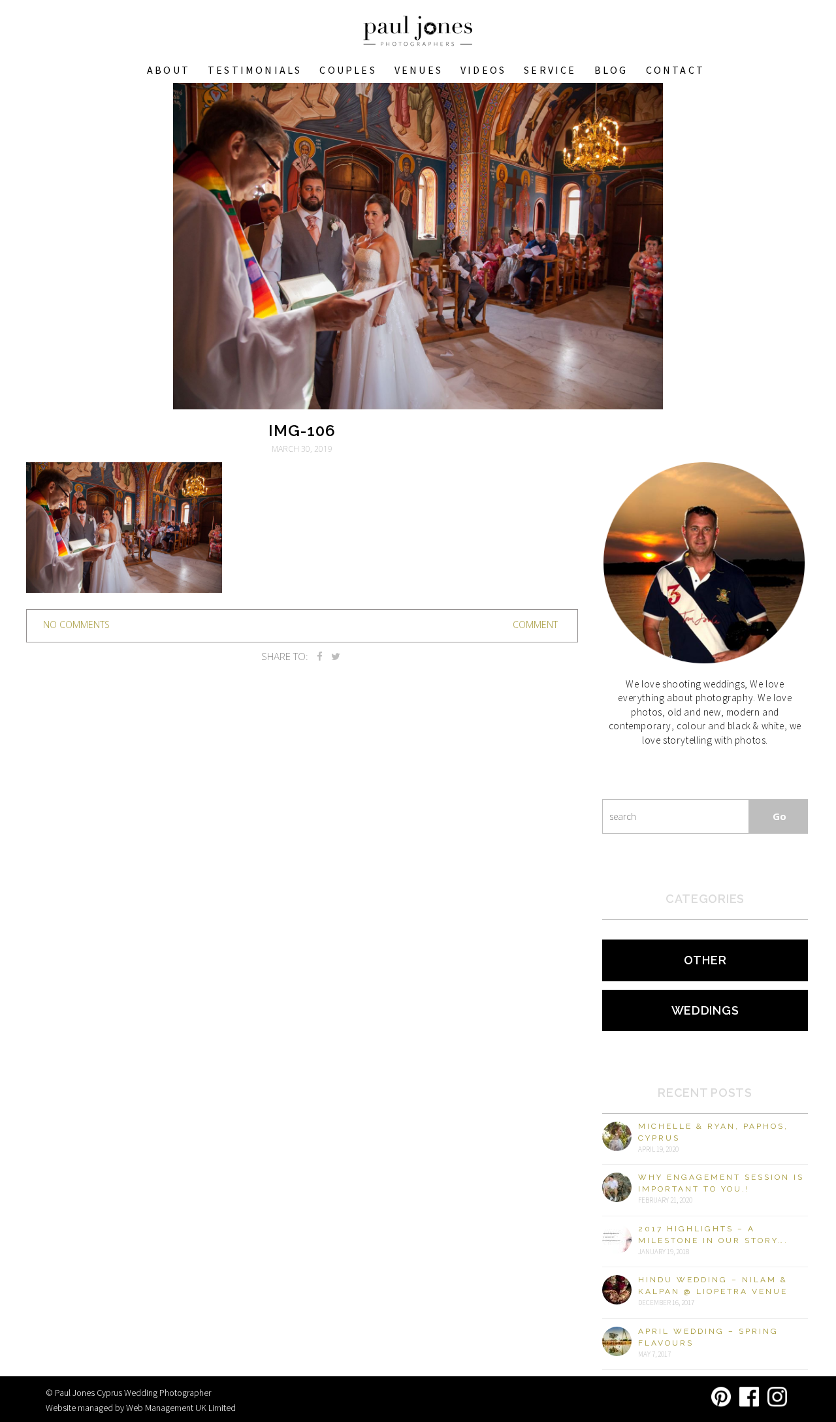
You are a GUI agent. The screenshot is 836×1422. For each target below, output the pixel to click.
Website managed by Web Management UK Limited (141, 1408)
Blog (611, 69)
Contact (675, 69)
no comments (76, 624)
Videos (483, 69)
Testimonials (255, 69)
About (168, 69)
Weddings (705, 1010)
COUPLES (347, 69)
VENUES (418, 69)
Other (705, 960)
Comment (535, 624)
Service (550, 69)
